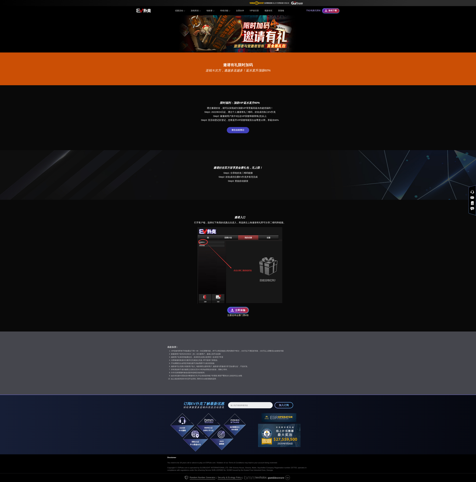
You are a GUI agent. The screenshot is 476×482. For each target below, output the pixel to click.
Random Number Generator (202, 477)
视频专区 (268, 11)
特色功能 (224, 11)
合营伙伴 (240, 11)
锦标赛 (210, 11)
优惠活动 (179, 11)
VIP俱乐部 (254, 11)
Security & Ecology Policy (230, 477)
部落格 (281, 11)
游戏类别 (195, 11)
